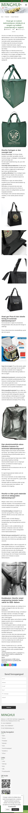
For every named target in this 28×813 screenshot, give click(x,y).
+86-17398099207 (7, 723)
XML (3, 769)
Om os (3, 738)
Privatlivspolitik (12, 806)
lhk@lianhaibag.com (9, 728)
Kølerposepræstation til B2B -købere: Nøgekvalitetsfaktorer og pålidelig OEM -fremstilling (11, 661)
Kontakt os (5, 750)
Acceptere (15, 809)
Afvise (7, 809)
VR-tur (3, 753)
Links (3, 761)
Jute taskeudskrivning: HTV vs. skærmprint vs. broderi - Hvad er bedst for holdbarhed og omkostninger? (13, 654)
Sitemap (4, 763)
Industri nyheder (15, 16)
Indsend (9, 707)
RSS (3, 766)
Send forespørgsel (7, 748)
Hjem (2, 16)
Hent (3, 745)
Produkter (4, 740)
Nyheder (7, 16)
